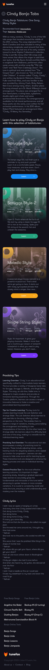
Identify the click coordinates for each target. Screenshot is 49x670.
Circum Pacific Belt (13, 610)
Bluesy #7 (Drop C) (33, 615)
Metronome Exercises (14, 619)
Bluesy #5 (29, 610)
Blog (28, 664)
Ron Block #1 (30, 619)
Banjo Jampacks (12, 646)
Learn (23, 176)
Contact (19, 664)
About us (8, 664)
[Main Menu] (45, 4)
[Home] (11, 4)
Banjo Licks (9, 636)
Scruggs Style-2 (21, 203)
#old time (12, 32)
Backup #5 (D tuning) (34, 605)
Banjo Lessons (11, 641)
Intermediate (25, 29)
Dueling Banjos (11, 615)
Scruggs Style (19, 143)
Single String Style (24, 322)
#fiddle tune (21, 32)
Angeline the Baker (13, 605)
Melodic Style (19, 262)
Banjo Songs (10, 631)
